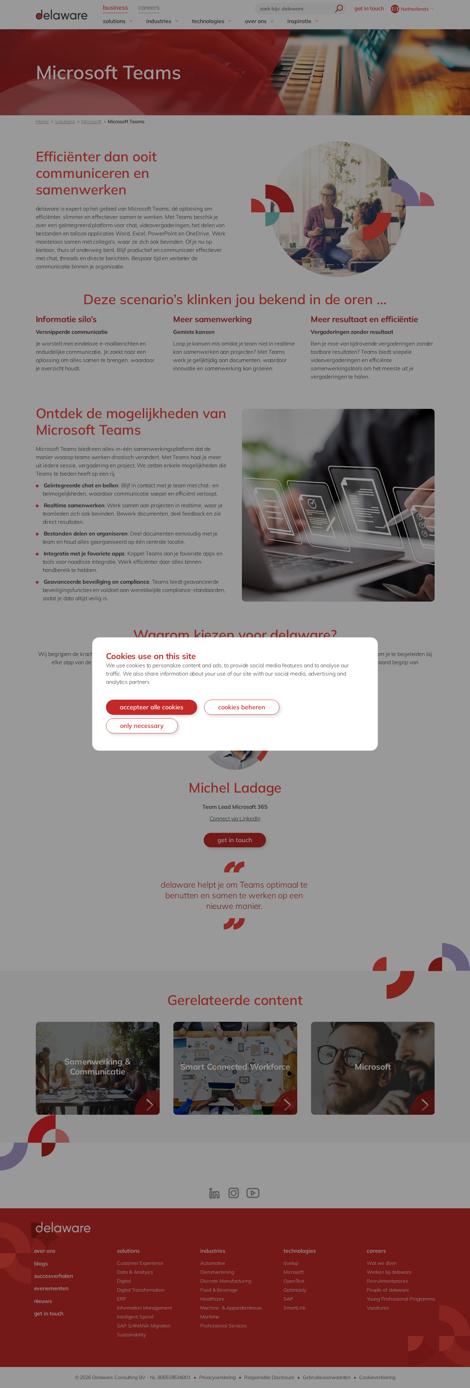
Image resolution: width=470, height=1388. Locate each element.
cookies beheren (241, 707)
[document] (235, 693)
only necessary (142, 726)
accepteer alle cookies (151, 707)
